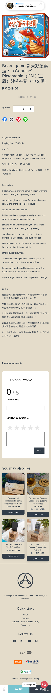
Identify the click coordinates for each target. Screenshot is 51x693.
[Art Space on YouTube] (29, 642)
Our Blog (25, 618)
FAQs (25, 615)
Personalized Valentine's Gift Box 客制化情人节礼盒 (25, 6)
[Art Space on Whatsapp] (37, 642)
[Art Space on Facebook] (14, 642)
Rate (39, 450)
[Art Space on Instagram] (22, 642)
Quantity (6, 107)
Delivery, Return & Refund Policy (25, 622)
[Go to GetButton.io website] (44, 690)
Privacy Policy (33, 679)
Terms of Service (19, 679)
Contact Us (25, 625)
